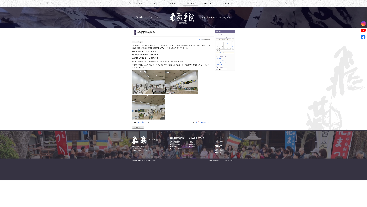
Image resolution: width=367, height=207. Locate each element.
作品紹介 (207, 4)
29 (232, 48)
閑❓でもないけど (201, 122)
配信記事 (190, 4)
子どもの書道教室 (175, 144)
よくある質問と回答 (176, 148)
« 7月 (220, 52)
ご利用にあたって (217, 160)
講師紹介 (192, 143)
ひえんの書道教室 (139, 4)
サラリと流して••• (141, 122)
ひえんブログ (221, 60)
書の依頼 (173, 4)
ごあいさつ (193, 141)
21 (230, 46)
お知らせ (219, 58)
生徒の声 (219, 64)
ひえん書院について (156, 4)
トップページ (198, 39)
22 (232, 46)
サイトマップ (208, 160)
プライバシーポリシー (229, 160)
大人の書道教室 (175, 143)
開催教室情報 (174, 146)
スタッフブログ (221, 62)
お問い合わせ (227, 4)
